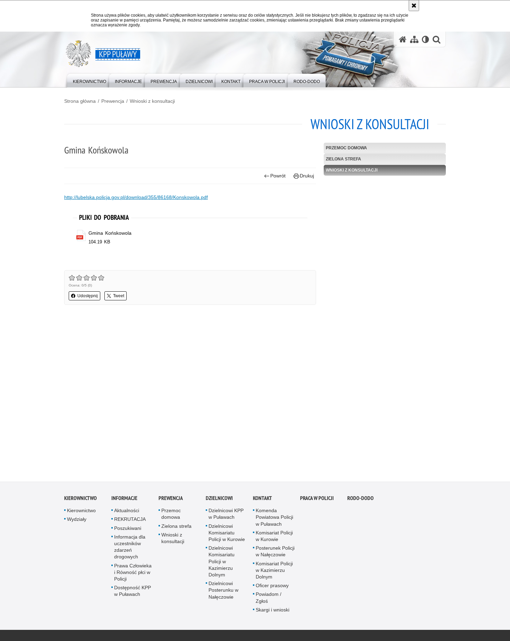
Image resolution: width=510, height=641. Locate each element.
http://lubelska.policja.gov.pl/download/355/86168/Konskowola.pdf (136, 197)
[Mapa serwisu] (414, 39)
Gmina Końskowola (109, 233)
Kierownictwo (80, 499)
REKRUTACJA (130, 520)
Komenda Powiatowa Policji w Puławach (274, 518)
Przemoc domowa (346, 147)
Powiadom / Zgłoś (268, 599)
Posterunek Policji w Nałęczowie (275, 553)
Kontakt (262, 499)
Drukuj (307, 175)
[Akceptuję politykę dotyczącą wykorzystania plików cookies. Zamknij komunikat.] (414, 5)
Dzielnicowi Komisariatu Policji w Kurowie (227, 533)
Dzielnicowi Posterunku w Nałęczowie (223, 591)
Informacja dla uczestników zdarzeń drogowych (129, 548)
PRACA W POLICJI (317, 499)
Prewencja (112, 101)
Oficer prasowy (272, 587)
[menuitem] (89, 80)
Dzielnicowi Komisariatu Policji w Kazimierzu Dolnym (222, 563)
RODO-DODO (360, 499)
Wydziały (76, 520)
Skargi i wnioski (272, 611)
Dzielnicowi (219, 499)
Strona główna (80, 101)
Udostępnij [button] (87, 295)
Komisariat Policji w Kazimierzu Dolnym (274, 571)
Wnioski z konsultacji (152, 101)
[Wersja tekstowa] (425, 39)
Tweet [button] (118, 295)
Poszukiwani (127, 529)
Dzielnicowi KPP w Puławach (226, 515)
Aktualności (126, 512)
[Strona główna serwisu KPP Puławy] (403, 39)
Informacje (124, 499)
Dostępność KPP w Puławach (132, 592)
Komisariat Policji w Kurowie (274, 537)
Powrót (278, 175)
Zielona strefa (343, 159)
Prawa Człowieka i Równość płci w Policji (133, 573)
